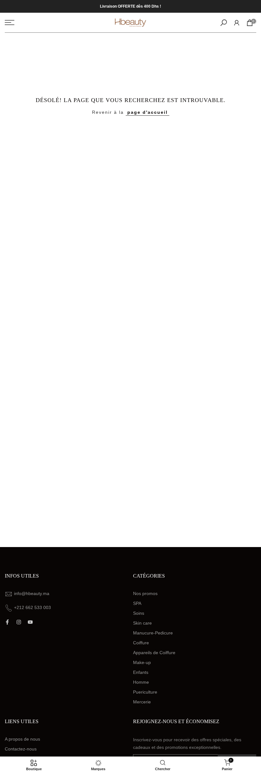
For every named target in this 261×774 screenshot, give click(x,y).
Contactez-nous (21, 748)
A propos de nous (22, 739)
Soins (138, 613)
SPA (137, 603)
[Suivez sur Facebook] (7, 622)
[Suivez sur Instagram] (18, 622)
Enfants (140, 672)
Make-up (142, 662)
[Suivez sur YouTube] (30, 622)
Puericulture (145, 692)
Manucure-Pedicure (153, 632)
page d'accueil (147, 112)
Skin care (142, 623)
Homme (141, 682)
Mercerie (142, 701)
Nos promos (145, 593)
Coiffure (141, 642)
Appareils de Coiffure (154, 652)
